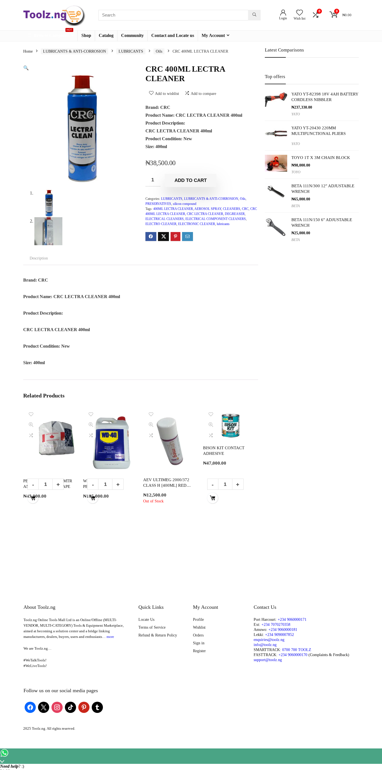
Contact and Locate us (172, 35)
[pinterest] (83, 707)
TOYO (295, 172)
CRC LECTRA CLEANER (205, 214)
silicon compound (184, 204)
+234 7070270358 (275, 624)
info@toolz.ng (265, 645)
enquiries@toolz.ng (269, 640)
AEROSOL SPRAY (207, 209)
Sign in (198, 643)
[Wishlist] (299, 13)
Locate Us (146, 619)
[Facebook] (30, 707)
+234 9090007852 (279, 635)
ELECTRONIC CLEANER (196, 224)
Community (132, 35)
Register (199, 651)
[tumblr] (97, 707)
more (110, 637)
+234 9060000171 (292, 619)
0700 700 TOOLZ (296, 650)
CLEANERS (231, 209)
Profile (198, 619)
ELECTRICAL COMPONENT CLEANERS (215, 219)
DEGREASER (235, 214)
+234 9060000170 (293, 655)
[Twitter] (43, 707)
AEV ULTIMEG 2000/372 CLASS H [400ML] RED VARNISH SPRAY (166, 485)
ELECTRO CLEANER (160, 224)
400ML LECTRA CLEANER (173, 209)
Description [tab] (39, 258)
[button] (26, 67)
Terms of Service (152, 627)
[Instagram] (57, 707)
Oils (159, 51)
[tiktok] (70, 707)
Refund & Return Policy (157, 635)
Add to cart (191, 180)
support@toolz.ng (268, 660)
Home (28, 51)
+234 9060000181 (282, 630)
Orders (198, 635)
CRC (245, 209)
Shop (86, 35)
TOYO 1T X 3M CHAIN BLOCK (320, 157)
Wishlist (199, 627)
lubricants (223, 224)
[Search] (254, 15)
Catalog (106, 35)
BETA (295, 206)
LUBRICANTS (131, 51)
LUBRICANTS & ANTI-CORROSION (74, 51)
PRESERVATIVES (158, 204)
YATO (295, 114)
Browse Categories (52, 34)
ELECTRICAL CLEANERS (164, 219)
